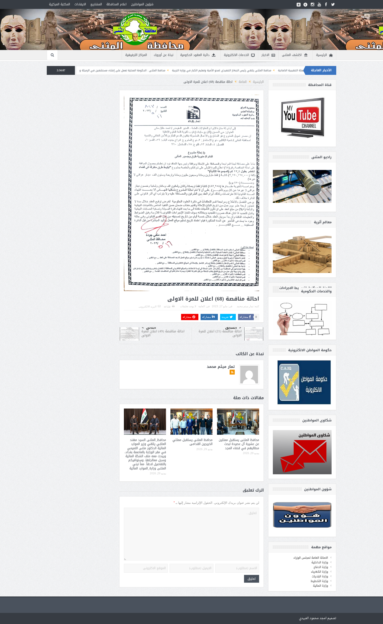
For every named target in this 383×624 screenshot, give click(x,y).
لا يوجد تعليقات (188, 306)
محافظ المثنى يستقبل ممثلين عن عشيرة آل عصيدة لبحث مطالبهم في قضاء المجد (239, 444)
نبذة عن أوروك (163, 55)
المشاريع (96, 4)
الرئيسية (321, 55)
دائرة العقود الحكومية (194, 55)
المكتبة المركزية (59, 4)
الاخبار (265, 55)
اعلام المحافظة (116, 4)
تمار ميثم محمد (245, 306)
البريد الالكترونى (147, 306)
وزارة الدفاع (321, 567)
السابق (231, 327)
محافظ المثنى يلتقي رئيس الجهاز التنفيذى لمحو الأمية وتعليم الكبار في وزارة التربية (261, 70)
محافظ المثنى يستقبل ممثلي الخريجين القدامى (192, 442)
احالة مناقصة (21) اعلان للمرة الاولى (220, 333)
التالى (151, 327)
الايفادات (80, 4)
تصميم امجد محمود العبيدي (317, 618)
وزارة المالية (320, 585)
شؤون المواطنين (142, 4)
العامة (201, 306)
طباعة (167, 306)
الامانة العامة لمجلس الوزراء (310, 557)
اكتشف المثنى (292, 55)
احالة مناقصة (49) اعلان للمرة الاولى (162, 333)
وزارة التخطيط (319, 581)
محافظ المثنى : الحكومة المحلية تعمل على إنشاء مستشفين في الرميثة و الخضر (158, 70)
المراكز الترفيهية (136, 55)
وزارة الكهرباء (319, 571)
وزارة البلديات (320, 576)
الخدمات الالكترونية (236, 55)
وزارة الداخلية (319, 562)
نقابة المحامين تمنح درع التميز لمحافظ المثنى (79, 70)
